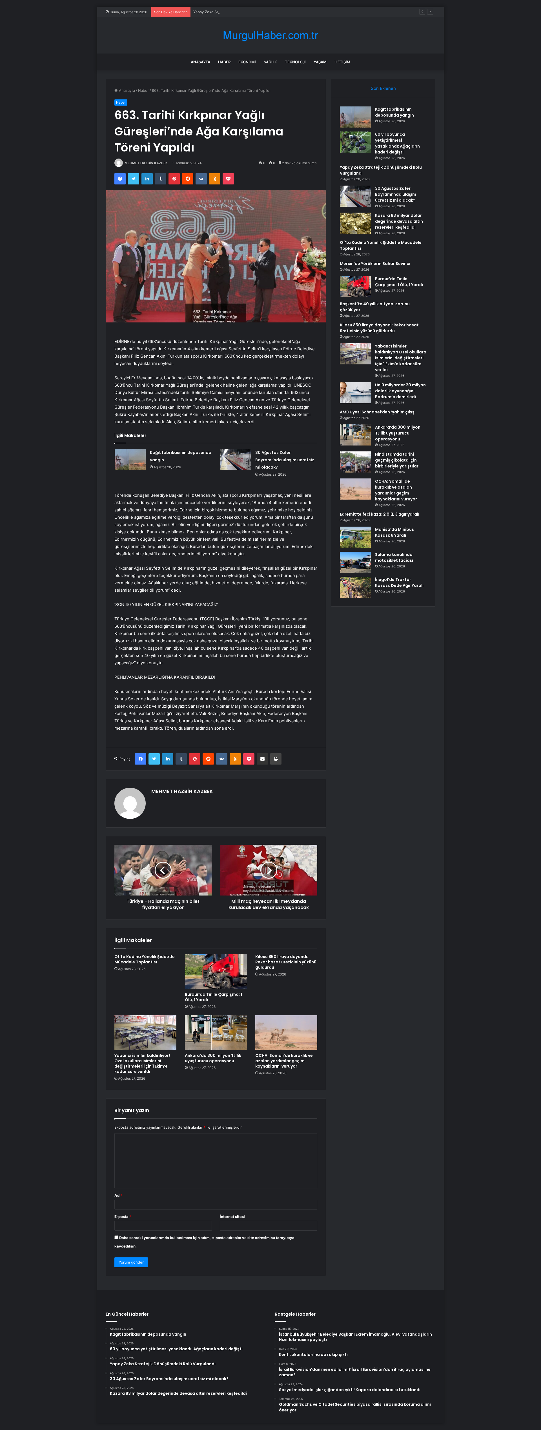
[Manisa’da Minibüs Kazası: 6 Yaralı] (355, 537)
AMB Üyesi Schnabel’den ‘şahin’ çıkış (377, 412)
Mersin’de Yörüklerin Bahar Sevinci (375, 263)
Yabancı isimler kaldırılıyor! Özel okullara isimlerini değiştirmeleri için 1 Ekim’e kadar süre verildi (142, 1063)
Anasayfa (200, 62)
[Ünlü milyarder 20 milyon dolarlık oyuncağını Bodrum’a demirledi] (355, 392)
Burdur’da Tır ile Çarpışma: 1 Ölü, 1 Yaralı (213, 997)
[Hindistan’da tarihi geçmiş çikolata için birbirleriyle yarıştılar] (355, 462)
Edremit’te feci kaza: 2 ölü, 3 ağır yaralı (379, 514)
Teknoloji (295, 62)
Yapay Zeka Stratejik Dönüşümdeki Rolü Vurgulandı (238, 12)
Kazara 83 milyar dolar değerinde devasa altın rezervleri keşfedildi (399, 221)
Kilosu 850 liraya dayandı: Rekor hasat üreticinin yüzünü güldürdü (285, 962)
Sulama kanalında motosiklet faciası (394, 557)
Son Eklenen (383, 88)
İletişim (342, 62)
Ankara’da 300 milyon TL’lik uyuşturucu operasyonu (213, 1058)
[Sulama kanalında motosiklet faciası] (355, 562)
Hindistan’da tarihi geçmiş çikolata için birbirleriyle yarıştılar (396, 460)
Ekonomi (247, 62)
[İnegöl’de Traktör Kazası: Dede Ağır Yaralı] (355, 587)
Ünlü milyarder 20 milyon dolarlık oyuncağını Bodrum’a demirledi (400, 391)
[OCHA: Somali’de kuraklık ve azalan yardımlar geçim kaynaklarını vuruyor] (286, 1032)
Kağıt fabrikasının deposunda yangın (394, 112)
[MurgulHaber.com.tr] (270, 35)
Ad (118, 1195)
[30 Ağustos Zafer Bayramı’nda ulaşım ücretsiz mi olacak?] (235, 459)
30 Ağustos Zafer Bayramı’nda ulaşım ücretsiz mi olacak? (284, 460)
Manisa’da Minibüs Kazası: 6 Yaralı (394, 532)
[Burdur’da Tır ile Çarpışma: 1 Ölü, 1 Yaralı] (216, 971)
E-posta (122, 1216)
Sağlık (270, 62)
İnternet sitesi (232, 1216)
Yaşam (320, 62)
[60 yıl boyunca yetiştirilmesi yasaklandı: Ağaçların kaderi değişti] (355, 142)
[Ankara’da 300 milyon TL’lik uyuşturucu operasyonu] (216, 1032)
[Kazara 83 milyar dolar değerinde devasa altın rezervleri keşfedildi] (355, 223)
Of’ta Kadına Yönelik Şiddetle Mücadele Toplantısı (144, 959)
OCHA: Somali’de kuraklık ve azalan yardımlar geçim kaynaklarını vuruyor (284, 1061)
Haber (224, 62)
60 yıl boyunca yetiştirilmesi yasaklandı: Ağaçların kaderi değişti (397, 143)
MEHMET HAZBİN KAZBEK (146, 163)
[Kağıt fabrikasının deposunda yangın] (130, 459)
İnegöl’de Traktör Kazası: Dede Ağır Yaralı (399, 582)
